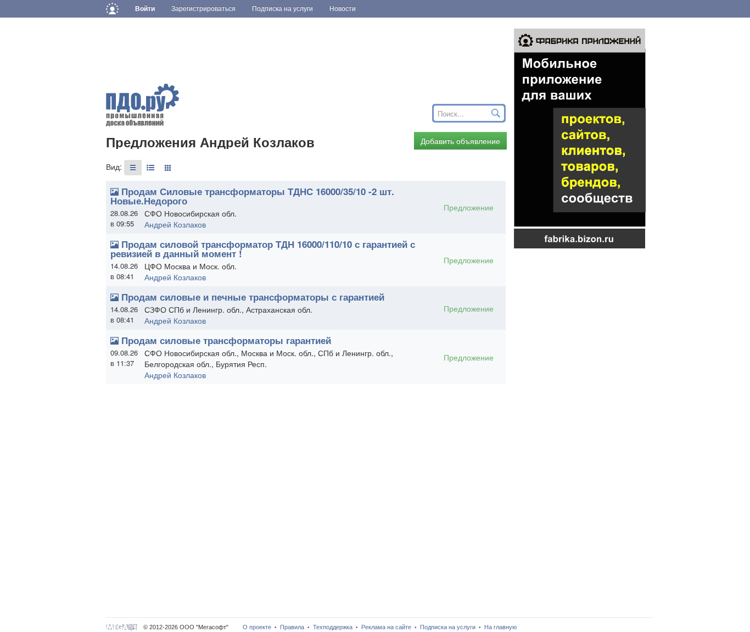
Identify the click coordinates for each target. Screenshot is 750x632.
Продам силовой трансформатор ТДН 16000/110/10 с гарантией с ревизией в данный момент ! (262, 248)
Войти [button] (145, 9)
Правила (292, 627)
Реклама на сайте (386, 627)
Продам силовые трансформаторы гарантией (226, 340)
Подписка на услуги (447, 627)
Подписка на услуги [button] (282, 9)
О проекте (257, 627)
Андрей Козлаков (175, 224)
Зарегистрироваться (203, 9)
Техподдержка (332, 627)
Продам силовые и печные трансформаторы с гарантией (252, 296)
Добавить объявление (460, 140)
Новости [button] (342, 9)
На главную (500, 627)
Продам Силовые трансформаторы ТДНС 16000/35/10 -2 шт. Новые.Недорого (252, 196)
